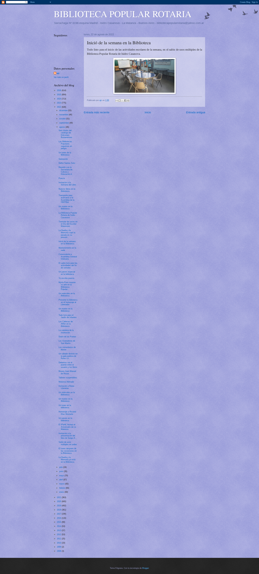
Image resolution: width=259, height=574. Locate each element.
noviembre (64, 114)
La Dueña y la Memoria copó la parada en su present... (67, 233)
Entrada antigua (195, 112)
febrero (62, 488)
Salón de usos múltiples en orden (68, 443)
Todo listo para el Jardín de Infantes (68, 316)
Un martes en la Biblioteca (65, 207)
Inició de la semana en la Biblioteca (67, 242)
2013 (59, 530)
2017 (59, 514)
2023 (59, 103)
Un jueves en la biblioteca (65, 419)
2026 (59, 90)
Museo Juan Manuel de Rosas (67, 372)
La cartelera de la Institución (66, 331)
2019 (59, 505)
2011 (59, 539)
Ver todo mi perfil (61, 77)
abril (61, 479)
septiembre (64, 123)
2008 (59, 551)
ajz (58, 73)
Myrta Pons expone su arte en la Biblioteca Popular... (67, 285)
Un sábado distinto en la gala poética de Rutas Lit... (68, 356)
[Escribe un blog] (119, 100)
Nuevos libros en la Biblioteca (67, 190)
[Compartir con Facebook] (125, 100)
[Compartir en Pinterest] (128, 100)
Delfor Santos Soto (67, 163)
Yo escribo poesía (66, 278)
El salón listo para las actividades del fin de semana (68, 265)
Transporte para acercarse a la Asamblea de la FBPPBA (66, 198)
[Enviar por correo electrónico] (116, 100)
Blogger (145, 568)
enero (62, 492)
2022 (59, 107)
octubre (62, 119)
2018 (59, 510)
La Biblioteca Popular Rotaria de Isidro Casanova (68, 215)
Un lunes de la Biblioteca (65, 153)
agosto (62, 127)
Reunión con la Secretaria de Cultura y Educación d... (66, 170)
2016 (59, 518)
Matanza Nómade (66, 382)
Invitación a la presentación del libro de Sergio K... (68, 435)
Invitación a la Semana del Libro (67, 183)
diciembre (63, 110)
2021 (59, 497)
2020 (59, 501)
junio (61, 471)
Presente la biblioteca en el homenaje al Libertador (68, 302)
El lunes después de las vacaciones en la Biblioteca (68, 450)
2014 (59, 526)
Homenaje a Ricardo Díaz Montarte (67, 413)
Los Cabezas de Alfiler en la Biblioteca (66, 323)
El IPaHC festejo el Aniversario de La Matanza (67, 426)
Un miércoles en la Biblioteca (67, 294)
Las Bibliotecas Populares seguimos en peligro (65, 145)
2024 (59, 99)
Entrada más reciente (96, 112)
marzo (62, 484)
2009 (59, 547)
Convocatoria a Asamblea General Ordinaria (68, 256)
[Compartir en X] (122, 100)
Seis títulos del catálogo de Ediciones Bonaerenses (65, 133)
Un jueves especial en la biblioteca (67, 273)
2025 (59, 94)
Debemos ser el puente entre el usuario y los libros (68, 364)
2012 (59, 534)
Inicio (148, 112)
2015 (59, 522)
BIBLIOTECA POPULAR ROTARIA (122, 14)
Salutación (63, 159)
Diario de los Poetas (67, 337)
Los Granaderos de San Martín (67, 342)
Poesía (62, 178)
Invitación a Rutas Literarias (66, 387)
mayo (62, 475)
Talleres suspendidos (68, 377)
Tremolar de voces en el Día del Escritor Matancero (68, 224)
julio (61, 467)
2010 (59, 543)
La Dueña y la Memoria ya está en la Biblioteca (67, 459)
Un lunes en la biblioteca (65, 406)
